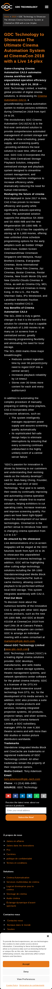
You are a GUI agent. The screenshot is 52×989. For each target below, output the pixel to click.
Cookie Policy (12, 985)
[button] (47, 936)
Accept (26, 964)
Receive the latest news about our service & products (22, 804)
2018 (14, 17)
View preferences (26, 979)
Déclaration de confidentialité (31, 985)
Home (6, 17)
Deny (26, 971)
